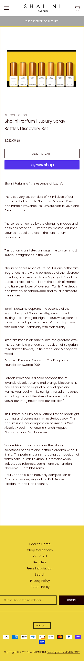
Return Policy (40, 587)
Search (40, 574)
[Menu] (6, 8)
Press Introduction (40, 568)
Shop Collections (40, 550)
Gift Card (40, 556)
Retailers (39, 562)
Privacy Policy (40, 580)
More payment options (42, 173)
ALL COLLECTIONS (16, 115)
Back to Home (40, 544)
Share (8, 495)
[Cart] (77, 8)
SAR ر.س (40, 625)
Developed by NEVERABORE (63, 652)
